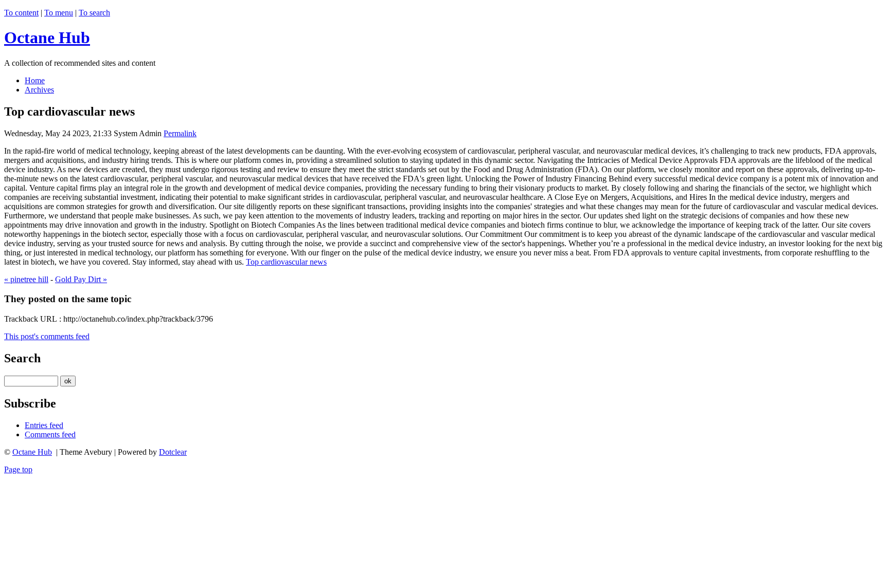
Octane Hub (47, 37)
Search (22, 358)
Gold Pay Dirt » (81, 279)
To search (94, 12)
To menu (58, 12)
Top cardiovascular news (286, 261)
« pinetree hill (26, 279)
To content (21, 12)
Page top (18, 469)
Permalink (180, 133)
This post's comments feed (47, 336)
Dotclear (173, 452)
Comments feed (50, 434)
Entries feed (44, 425)
